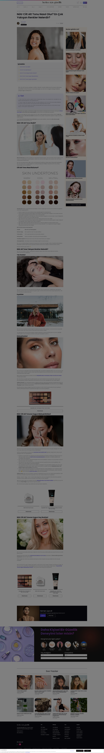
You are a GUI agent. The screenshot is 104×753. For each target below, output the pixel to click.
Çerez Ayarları (72, 750)
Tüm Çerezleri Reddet (80, 750)
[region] (52, 751)
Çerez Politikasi (27, 752)
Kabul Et (87, 750)
